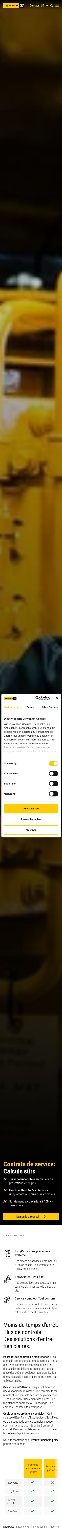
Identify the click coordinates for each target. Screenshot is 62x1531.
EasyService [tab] (22, 1526)
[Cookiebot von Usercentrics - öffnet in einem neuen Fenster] (37, 698)
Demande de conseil (27, 1216)
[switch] (53, 773)
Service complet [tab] (39, 1526)
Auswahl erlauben (31, 819)
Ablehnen (31, 830)
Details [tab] (30, 707)
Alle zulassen (31, 808)
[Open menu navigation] (57, 5)
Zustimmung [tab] (11, 707)
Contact (34, 5)
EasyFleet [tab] (56, 1526)
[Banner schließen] (57, 698)
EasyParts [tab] (8, 1526)
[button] (51, 5)
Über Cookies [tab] (50, 707)
